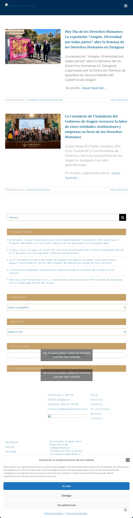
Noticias (58, 99)
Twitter (10, 446)
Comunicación (45, 99)
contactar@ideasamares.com (68, 409)
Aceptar (66, 486)
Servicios (96, 399)
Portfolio (96, 404)
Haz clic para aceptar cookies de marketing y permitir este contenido (66, 355)
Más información (119, 99)
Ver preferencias (66, 505)
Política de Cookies (53, 513)
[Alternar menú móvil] (126, 6)
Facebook (11, 442)
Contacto (96, 418)
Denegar (66, 495)
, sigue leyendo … (93, 88)
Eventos (46, 189)
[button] (128, 460)
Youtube (10, 451)
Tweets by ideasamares (66, 355)
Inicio (94, 395)
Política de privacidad (76, 513)
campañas (32, 99)
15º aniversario (100, 409)
